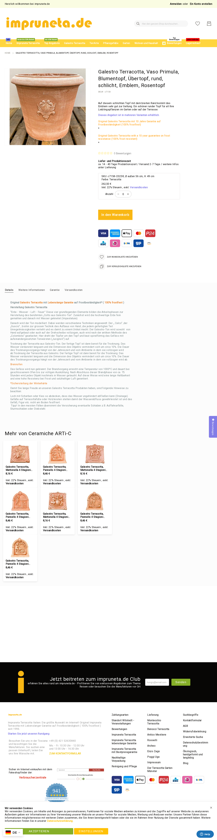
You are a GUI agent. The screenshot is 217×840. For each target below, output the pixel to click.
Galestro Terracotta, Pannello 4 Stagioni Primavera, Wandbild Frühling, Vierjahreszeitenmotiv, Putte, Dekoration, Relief (94, 515)
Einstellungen (91, 831)
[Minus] (117, 194)
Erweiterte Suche (193, 737)
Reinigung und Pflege (124, 766)
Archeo (151, 745)
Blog (185, 763)
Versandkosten (139, 187)
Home (7, 53)
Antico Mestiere (156, 734)
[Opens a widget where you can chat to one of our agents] (205, 834)
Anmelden (176, 3)
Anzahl (109, 194)
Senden (180, 682)
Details (9, 289)
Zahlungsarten (120, 714)
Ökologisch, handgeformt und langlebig (193, 754)
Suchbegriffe (190, 714)
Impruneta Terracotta (124, 734)
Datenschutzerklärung (60, 820)
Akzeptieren (39, 831)
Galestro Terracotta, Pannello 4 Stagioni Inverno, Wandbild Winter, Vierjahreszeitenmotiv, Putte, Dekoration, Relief (20, 515)
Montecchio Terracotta (154, 722)
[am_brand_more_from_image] (20, 454)
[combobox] (161, 23)
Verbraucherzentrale (32, 777)
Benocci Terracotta (158, 729)
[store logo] (48, 23)
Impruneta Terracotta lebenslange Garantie (124, 742)
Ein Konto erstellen (201, 3)
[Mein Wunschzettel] (197, 23)
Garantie (55, 289)
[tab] (9, 290)
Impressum (154, 762)
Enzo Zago (153, 751)
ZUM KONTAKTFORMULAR (65, 753)
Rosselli (152, 740)
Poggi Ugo (153, 756)
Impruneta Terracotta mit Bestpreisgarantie (124, 750)
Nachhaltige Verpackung (118, 759)
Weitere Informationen (31, 289)
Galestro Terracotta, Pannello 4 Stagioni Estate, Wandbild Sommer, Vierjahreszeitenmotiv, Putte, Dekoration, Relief (20, 562)
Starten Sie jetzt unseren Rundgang (28, 733)
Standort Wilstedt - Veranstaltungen (123, 722)
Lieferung (153, 714)
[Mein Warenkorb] (209, 23)
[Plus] (128, 194)
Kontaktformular (192, 720)
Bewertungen (119, 729)
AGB (185, 725)
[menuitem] (9, 43)
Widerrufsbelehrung (194, 731)
